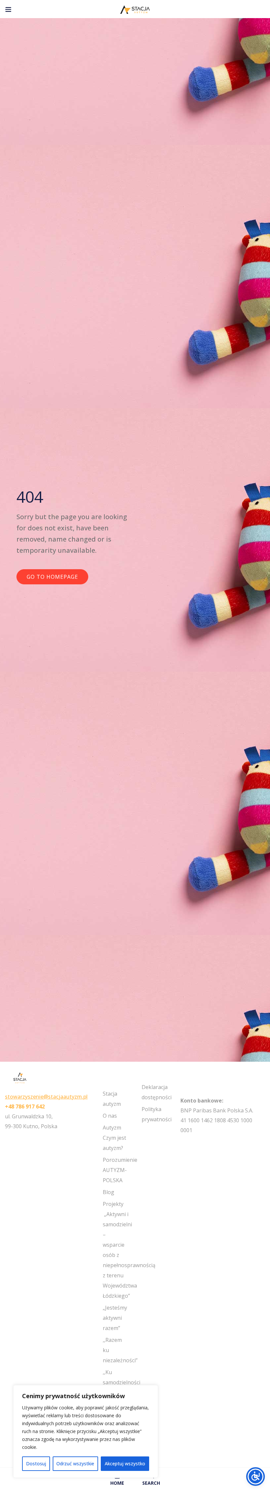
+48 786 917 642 (25, 1106)
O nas (110, 1115)
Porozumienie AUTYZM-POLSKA (120, 1170)
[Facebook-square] (183, 1142)
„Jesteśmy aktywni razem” (115, 1318)
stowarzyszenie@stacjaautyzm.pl (46, 1096)
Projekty (113, 1204)
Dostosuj (36, 1463)
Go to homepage (52, 576)
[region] (85, 1431)
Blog (108, 1192)
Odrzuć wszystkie (75, 1463)
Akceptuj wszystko (125, 1463)
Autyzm (112, 1127)
